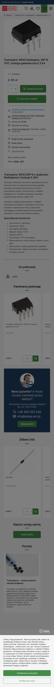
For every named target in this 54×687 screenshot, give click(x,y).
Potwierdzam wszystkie (27, 673)
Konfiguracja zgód (27, 681)
